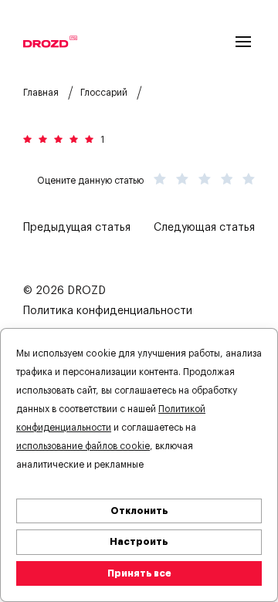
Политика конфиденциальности (107, 311)
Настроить (139, 541)
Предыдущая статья (77, 227)
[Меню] (243, 41)
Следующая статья (204, 227)
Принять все (139, 573)
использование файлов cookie (83, 446)
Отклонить (139, 511)
